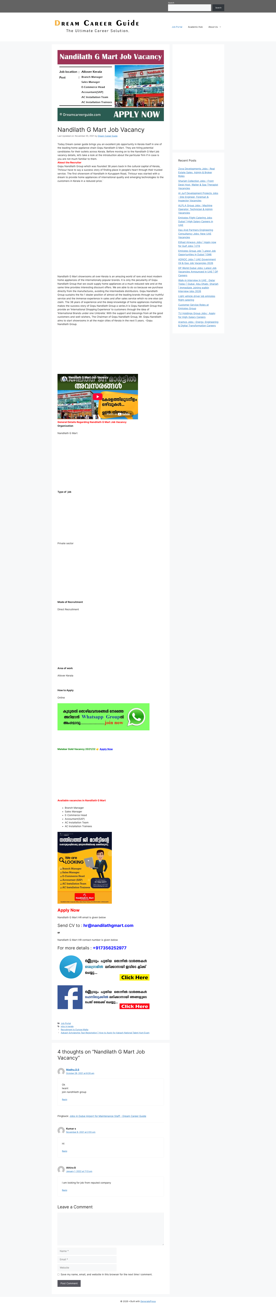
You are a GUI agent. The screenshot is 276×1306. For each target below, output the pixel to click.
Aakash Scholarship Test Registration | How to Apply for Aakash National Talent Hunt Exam (105, 1032)
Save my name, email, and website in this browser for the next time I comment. (106, 1274)
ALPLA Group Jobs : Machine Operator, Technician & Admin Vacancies (195, 209)
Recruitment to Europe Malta (74, 1029)
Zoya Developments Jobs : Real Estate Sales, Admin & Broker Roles (196, 172)
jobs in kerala (67, 1026)
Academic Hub (195, 27)
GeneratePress (148, 1301)
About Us (213, 27)
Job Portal (177, 27)
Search (171, 3)
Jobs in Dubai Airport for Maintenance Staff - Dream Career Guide (108, 1116)
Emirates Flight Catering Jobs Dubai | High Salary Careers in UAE (195, 221)
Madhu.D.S (72, 1069)
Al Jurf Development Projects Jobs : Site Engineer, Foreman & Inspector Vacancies (198, 197)
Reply (64, 1099)
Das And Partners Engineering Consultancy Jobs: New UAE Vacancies (195, 234)
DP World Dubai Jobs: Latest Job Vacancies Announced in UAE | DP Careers (198, 272)
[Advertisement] (110, 207)
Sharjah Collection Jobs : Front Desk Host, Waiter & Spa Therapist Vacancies (198, 185)
